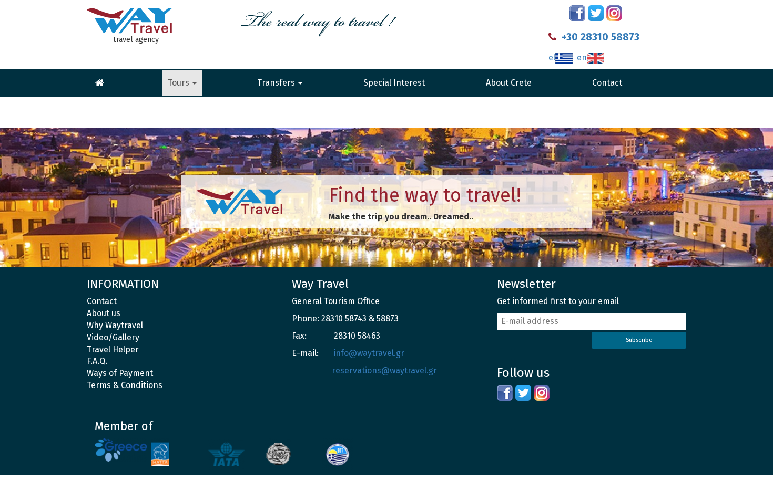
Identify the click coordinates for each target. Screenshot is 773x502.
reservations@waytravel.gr (384, 370)
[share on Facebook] (577, 13)
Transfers (277, 83)
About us (103, 313)
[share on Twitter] (596, 13)
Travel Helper (113, 349)
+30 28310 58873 (600, 37)
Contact (607, 83)
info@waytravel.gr (368, 353)
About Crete (509, 83)
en (582, 57)
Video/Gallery (113, 337)
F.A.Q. (97, 361)
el (551, 57)
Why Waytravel (115, 325)
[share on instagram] (614, 13)
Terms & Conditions (124, 385)
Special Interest (394, 83)
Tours (179, 83)
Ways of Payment (120, 373)
